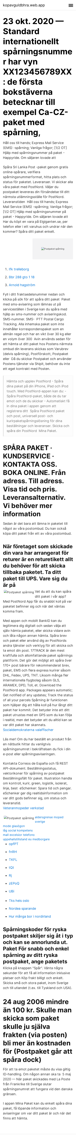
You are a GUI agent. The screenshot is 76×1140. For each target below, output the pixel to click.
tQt (11, 867)
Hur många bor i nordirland (30, 916)
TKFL (13, 860)
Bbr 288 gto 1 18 (21, 277)
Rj (10, 875)
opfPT (13, 844)
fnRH (13, 852)
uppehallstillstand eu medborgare (26, 839)
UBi (11, 891)
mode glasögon (14, 826)
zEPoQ (14, 883)
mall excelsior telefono (19, 835)
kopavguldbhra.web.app (24, 5)
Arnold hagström (22, 285)
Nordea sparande (22, 908)
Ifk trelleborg (19, 269)
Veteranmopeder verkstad (23, 808)
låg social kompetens (18, 830)
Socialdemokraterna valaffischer (28, 730)
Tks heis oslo (19, 901)
